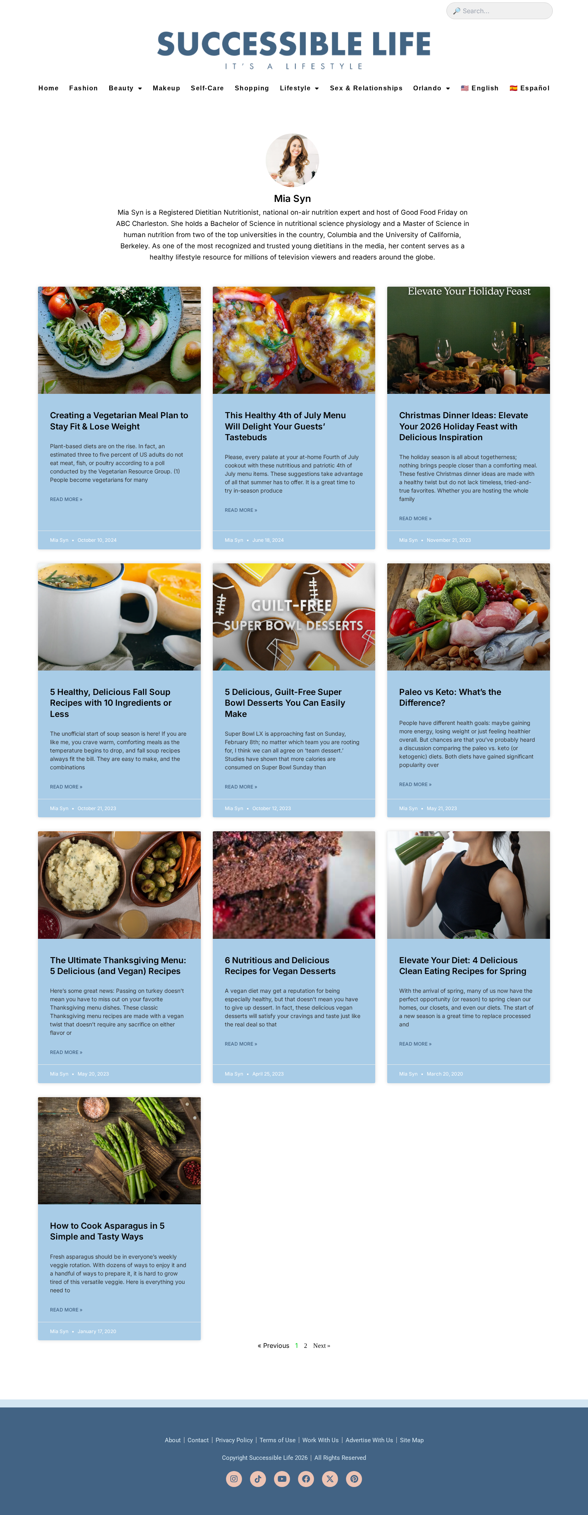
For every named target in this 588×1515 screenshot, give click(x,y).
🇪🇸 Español (530, 88)
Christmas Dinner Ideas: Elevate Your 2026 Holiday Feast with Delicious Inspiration (463, 426)
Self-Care (207, 88)
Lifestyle (295, 88)
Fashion (83, 88)
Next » (321, 1345)
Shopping (252, 88)
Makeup (166, 88)
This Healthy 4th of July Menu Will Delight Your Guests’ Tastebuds (285, 426)
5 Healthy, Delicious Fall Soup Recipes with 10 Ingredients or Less (111, 703)
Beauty (121, 88)
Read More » (66, 499)
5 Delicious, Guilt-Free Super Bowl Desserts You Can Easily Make (285, 703)
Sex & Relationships (366, 88)
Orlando (427, 88)
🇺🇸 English (480, 88)
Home (48, 88)
